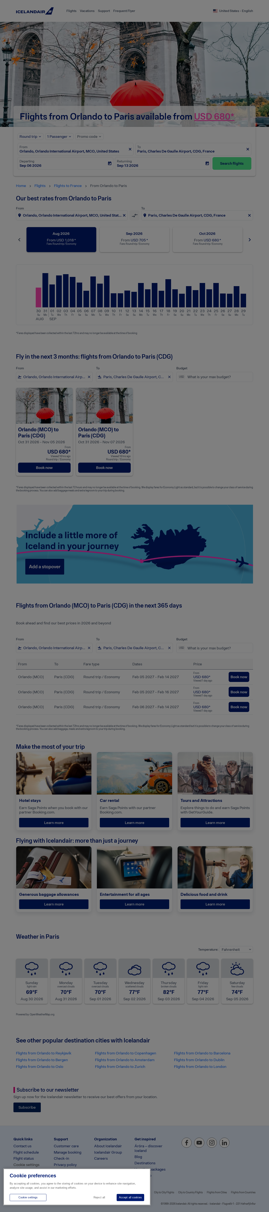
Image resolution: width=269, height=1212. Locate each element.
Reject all (99, 1197)
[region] (76, 1187)
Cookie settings (28, 1197)
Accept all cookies (130, 1197)
